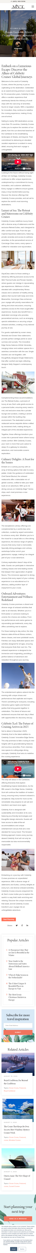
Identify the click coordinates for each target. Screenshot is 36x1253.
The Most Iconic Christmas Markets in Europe (17, 997)
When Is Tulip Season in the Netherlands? (18, 976)
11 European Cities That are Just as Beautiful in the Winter (18, 953)
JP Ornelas (18, 49)
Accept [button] (14, 1249)
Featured (22, 1088)
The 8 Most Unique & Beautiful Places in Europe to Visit (17, 986)
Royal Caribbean (9, 1091)
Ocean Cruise (14, 1088)
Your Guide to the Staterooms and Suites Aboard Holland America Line (18, 965)
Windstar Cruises (15, 1140)
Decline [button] (22, 1249)
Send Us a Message (18, 1219)
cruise (6, 1140)
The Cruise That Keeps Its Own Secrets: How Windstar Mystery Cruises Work (17, 1129)
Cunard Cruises (14, 1186)
